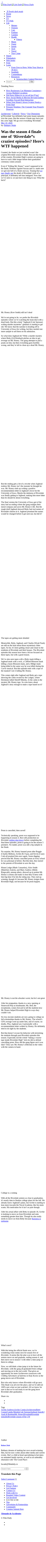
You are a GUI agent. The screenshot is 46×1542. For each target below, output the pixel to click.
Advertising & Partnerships (17, 1504)
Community (11, 1507)
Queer (13, 44)
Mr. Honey (19, 1414)
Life (7, 23)
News (8, 16)
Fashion (14, 32)
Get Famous (11, 1488)
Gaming (14, 35)
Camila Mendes (13, 1412)
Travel (13, 51)
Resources (15, 77)
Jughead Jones (36, 1412)
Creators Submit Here (15, 1509)
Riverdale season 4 (15, 1417)
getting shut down (16, 840)
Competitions (16, 74)
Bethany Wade (10, 125)
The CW (26, 1417)
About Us (10, 1483)
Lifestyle (15, 114)
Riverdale (27, 1414)
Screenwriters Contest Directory (29, 79)
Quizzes (14, 28)
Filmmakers (11, 58)
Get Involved (11, 1497)
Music (13, 42)
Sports (13, 46)
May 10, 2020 (6, 123)
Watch (8, 56)
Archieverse (6, 114)
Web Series (10, 60)
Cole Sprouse (25, 1412)
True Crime (15, 53)
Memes (14, 25)
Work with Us (12, 1493)
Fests (8, 63)
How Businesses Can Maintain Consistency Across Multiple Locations (23, 92)
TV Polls (9, 21)
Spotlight (15, 72)
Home (8, 14)
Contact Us (10, 1490)
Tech (13, 49)
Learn (8, 65)
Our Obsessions (33, 114)
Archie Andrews (7, 1410)
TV (7, 18)
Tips (8, 1502)
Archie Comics (20, 1410)
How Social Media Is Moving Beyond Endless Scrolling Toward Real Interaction (25, 99)
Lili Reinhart (9, 1414)
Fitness (19, 39)
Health (14, 37)
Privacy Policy (12, 1486)
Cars (13, 30)
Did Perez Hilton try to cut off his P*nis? (22, 95)
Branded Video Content (15, 1495)
